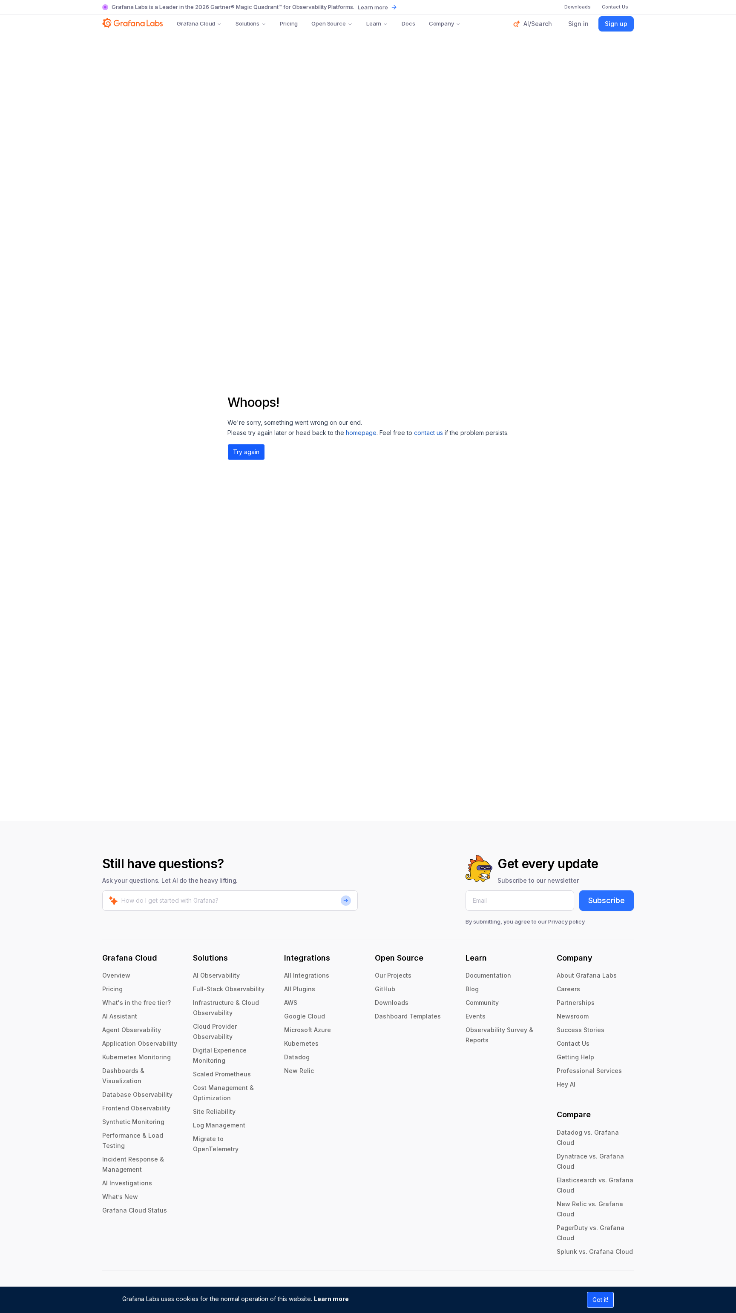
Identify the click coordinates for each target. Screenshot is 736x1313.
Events (476, 1016)
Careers (568, 989)
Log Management (219, 1125)
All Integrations (306, 975)
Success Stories (580, 1029)
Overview (116, 975)
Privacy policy (566, 921)
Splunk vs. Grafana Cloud (595, 1251)
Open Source (328, 23)
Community (482, 1002)
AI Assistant (119, 1016)
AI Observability (216, 975)
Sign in (578, 23)
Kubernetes (301, 1043)
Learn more (331, 1298)
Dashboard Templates (408, 1016)
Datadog (297, 1057)
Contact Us (573, 1043)
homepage (361, 432)
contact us (428, 432)
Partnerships (576, 1002)
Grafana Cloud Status (134, 1210)
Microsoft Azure (307, 1029)
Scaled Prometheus (222, 1074)
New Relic (299, 1070)
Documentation (488, 975)
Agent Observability (131, 1029)
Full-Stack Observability (228, 989)
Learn (373, 23)
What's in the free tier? (136, 1002)
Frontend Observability (136, 1108)
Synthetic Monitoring (133, 1121)
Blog (472, 989)
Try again (246, 451)
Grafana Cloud (196, 23)
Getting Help (575, 1057)
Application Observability (139, 1043)
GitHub (385, 989)
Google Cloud (304, 1016)
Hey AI (566, 1084)
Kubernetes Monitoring (136, 1057)
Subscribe (606, 900)
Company (441, 23)
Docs (408, 23)
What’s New (120, 1196)
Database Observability (137, 1094)
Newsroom (573, 1016)
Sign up (616, 23)
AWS (290, 1002)
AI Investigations (127, 1183)
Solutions (247, 23)
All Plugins (299, 989)
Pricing (289, 23)
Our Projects (393, 975)
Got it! (600, 1299)
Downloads (391, 1002)
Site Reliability (214, 1111)
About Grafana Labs (587, 975)
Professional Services (589, 1070)
